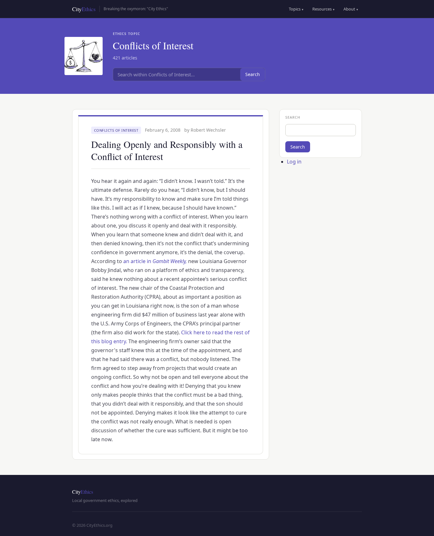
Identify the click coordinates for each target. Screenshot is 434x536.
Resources (323, 9)
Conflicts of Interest (116, 130)
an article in (155, 261)
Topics (296, 9)
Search (252, 74)
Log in (294, 161)
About (350, 9)
